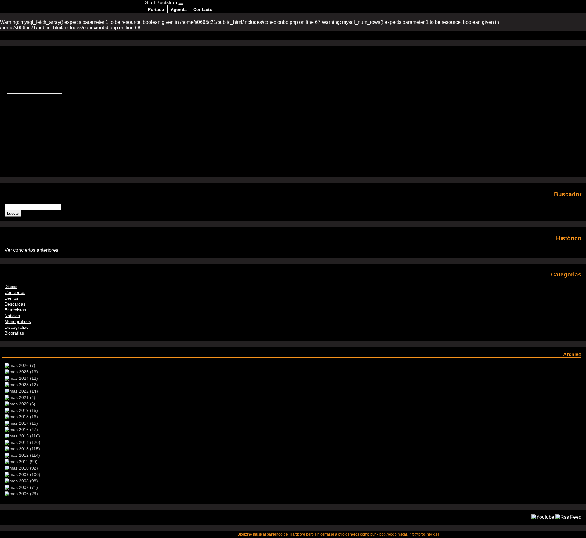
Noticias (12, 315)
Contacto (202, 9)
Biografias (14, 333)
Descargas (15, 304)
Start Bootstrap (161, 2)
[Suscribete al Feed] (568, 517)
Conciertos (15, 292)
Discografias (16, 327)
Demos (11, 298)
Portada (156, 9)
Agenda (179, 9)
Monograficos (18, 321)
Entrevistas (15, 309)
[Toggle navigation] (180, 4)
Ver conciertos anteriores (31, 250)
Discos (11, 286)
